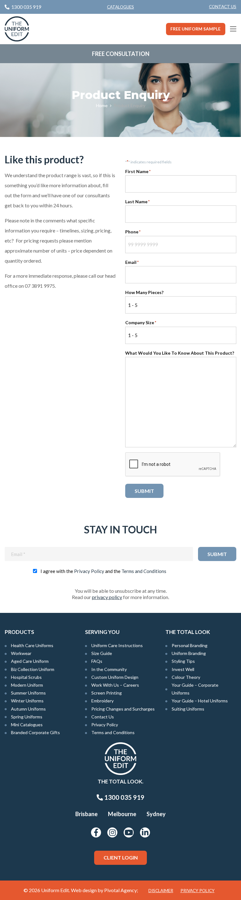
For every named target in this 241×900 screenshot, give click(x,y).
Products (19, 632)
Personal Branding (189, 645)
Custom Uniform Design (114, 677)
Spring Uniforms (26, 716)
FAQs (96, 661)
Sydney (156, 813)
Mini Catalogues (27, 724)
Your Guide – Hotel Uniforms (200, 700)
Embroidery (102, 700)
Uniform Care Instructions (117, 645)
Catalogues (120, 6)
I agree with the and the (103, 571)
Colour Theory (186, 677)
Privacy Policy (89, 571)
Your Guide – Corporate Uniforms (195, 688)
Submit (144, 491)
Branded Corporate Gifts (35, 732)
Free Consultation (120, 53)
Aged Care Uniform (30, 661)
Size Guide (101, 653)
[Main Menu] (233, 28)
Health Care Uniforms (32, 645)
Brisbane (86, 813)
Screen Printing (106, 692)
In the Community (109, 669)
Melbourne (122, 813)
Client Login (121, 857)
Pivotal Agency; (121, 890)
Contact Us (222, 6)
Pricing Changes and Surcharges (123, 709)
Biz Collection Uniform (32, 669)
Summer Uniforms (28, 692)
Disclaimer (160, 890)
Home (102, 105)
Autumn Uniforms (28, 709)
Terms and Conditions (143, 571)
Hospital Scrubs (26, 677)
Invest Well (183, 669)
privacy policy (107, 597)
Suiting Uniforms (188, 709)
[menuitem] (222, 7)
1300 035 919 (123, 797)
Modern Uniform (27, 685)
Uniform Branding (189, 653)
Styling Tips (183, 661)
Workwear (21, 653)
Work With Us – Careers (115, 685)
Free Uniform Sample (195, 28)
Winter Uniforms (27, 700)
